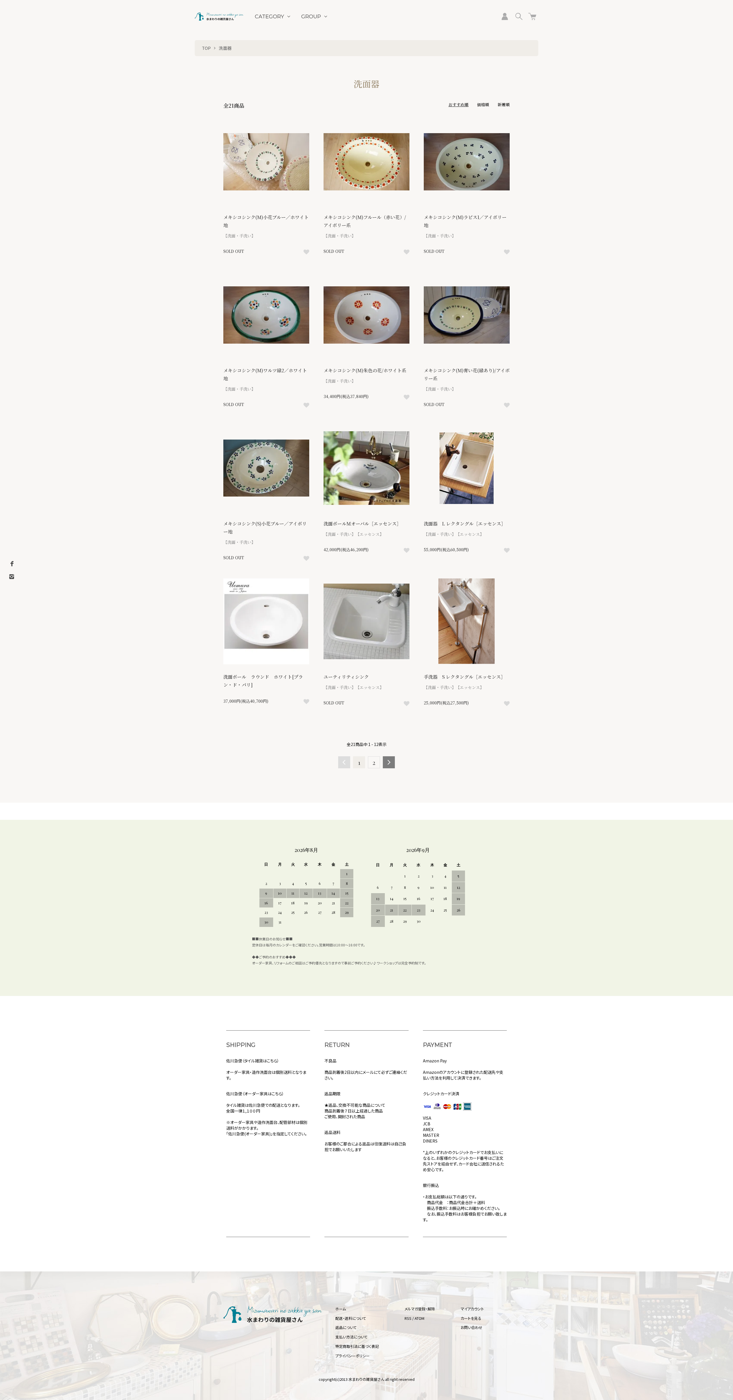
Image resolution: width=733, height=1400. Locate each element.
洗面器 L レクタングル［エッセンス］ (465, 523)
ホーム (340, 1309)
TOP (206, 48)
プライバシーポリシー (352, 1355)
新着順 (504, 104)
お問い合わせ (471, 1327)
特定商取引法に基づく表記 (357, 1346)
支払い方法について (351, 1337)
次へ (389, 762)
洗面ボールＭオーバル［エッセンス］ (362, 523)
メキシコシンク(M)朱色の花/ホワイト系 (365, 370)
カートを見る (471, 1318)
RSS (408, 1318)
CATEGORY (269, 16)
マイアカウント (472, 1309)
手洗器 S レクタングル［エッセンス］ (464, 677)
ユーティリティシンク (348, 677)
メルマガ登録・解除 (420, 1309)
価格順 (483, 104)
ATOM (419, 1318)
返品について (346, 1327)
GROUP (311, 16)
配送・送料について (350, 1318)
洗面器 (225, 48)
